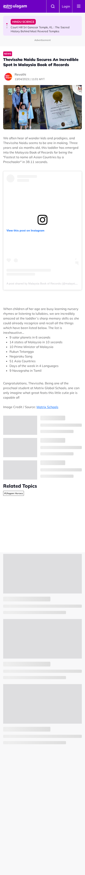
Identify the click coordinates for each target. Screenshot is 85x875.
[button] (7, 23)
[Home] (15, 6)
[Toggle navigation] (78, 6)
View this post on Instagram (25, 230)
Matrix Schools (47, 407)
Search (52, 6)
